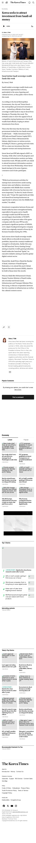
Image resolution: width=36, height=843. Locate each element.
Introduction (6, 771)
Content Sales (28, 778)
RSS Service (18, 778)
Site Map (4, 781)
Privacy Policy (25, 788)
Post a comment (18, 397)
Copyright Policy (7, 793)
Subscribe (5, 778)
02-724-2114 (7, 813)
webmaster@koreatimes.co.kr (20, 812)
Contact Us (19, 771)
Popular (26, 440)
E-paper (11, 778)
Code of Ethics (6, 788)
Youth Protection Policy (9, 790)
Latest (10, 440)
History (13, 771)
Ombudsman (16, 788)
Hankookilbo (6, 800)
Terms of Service (23, 790)
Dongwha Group (16, 800)
